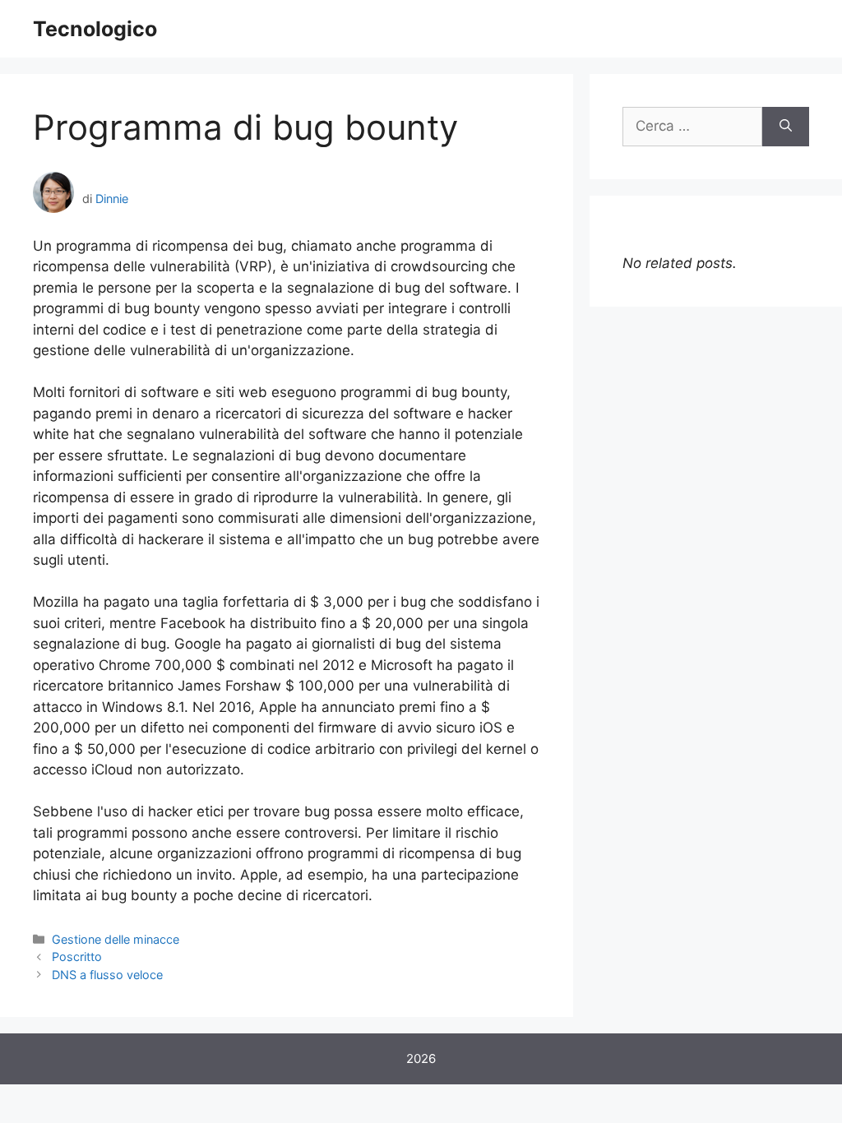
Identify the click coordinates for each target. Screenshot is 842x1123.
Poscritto (77, 957)
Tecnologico (95, 28)
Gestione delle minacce (115, 939)
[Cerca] (785, 126)
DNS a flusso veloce (107, 975)
